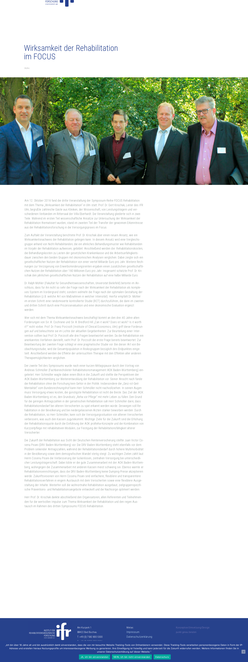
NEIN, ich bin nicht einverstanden (132, 657)
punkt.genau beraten (186, 632)
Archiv (27, 68)
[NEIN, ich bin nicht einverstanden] (243, 652)
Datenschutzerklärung (139, 636)
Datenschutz (162, 657)
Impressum (133, 632)
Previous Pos (33, 562)
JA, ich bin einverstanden (94, 657)
